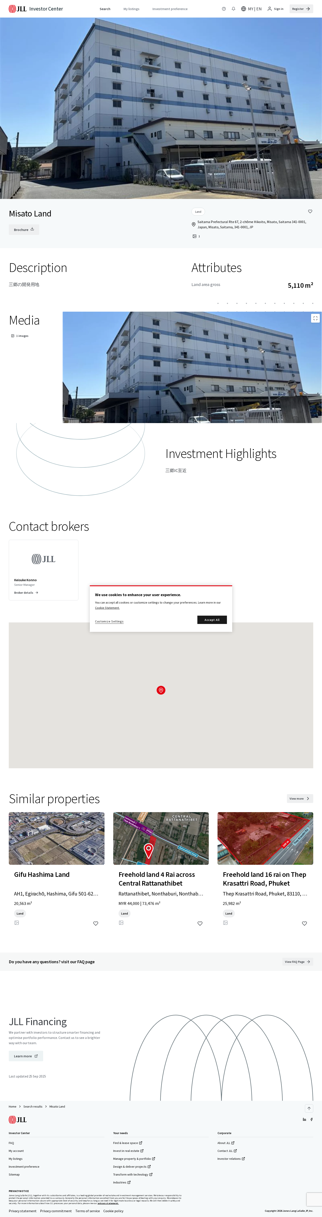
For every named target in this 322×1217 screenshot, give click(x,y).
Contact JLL (225, 1151)
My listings (16, 1159)
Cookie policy (113, 1211)
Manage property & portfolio (132, 1159)
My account (16, 1151)
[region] (161, 608)
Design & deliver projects (130, 1167)
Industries (119, 1182)
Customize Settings (109, 621)
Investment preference (24, 1167)
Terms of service (87, 1211)
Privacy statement (23, 1211)
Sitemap (14, 1174)
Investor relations (229, 1159)
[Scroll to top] (309, 1108)
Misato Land (57, 1106)
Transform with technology (130, 1174)
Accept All (212, 620)
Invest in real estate (126, 1151)
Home (12, 1106)
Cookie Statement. (107, 608)
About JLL (224, 1143)
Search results (32, 1106)
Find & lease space (125, 1143)
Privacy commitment (56, 1211)
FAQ (11, 1143)
